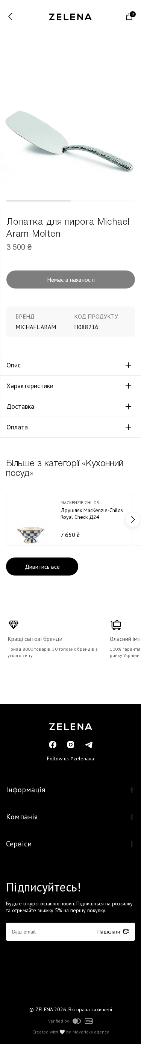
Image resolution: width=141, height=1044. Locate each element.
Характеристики (29, 386)
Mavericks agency (91, 1032)
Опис (13, 365)
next (132, 519)
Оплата (17, 427)
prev (8, 519)
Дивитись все (42, 566)
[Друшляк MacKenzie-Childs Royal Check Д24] (69, 519)
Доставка (20, 406)
